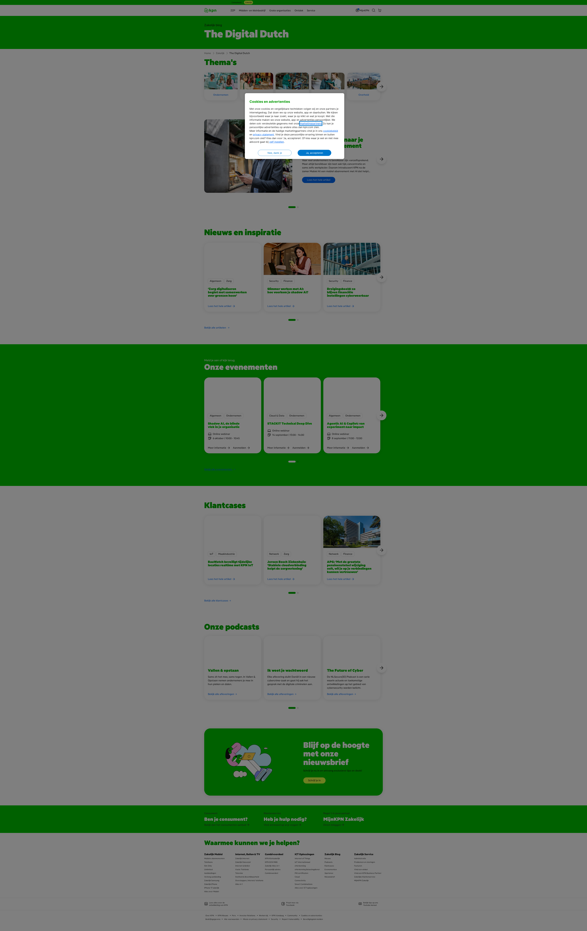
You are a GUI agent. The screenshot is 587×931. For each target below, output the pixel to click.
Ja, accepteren (314, 152)
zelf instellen (276, 141)
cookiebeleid (330, 130)
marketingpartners (310, 123)
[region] (294, 126)
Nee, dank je (275, 152)
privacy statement (263, 134)
